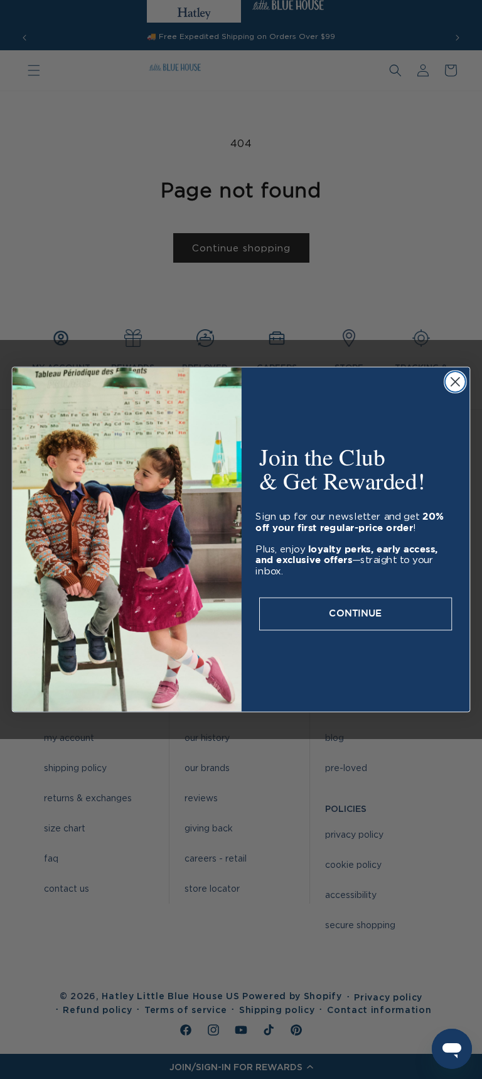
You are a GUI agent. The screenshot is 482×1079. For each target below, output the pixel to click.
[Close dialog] (455, 381)
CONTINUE (355, 614)
